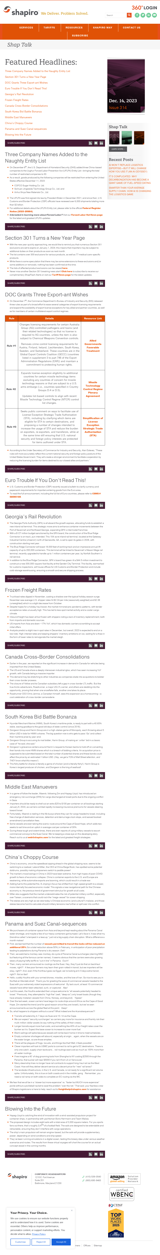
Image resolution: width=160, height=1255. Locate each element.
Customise (20, 1241)
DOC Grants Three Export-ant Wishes (26, 82)
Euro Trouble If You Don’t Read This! (26, 88)
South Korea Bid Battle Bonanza (23, 111)
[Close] (72, 1210)
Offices (86, 1245)
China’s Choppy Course (18, 123)
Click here (66, 271)
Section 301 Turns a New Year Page (25, 77)
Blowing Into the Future (18, 134)
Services (26, 27)
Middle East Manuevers (18, 117)
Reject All (41, 1241)
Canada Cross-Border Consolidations (26, 106)
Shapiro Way (102, 27)
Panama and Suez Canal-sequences (26, 129)
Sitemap (98, 1245)
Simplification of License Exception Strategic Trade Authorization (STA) (93, 427)
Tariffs (49, 27)
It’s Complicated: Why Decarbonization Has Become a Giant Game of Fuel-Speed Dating (130, 180)
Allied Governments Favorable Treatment (93, 346)
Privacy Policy (39, 1234)
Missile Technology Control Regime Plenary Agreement (93, 389)
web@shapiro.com (38, 837)
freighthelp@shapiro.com (72, 1089)
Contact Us (132, 27)
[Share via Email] (96, 143)
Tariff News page (61, 274)
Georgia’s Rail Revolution (19, 94)
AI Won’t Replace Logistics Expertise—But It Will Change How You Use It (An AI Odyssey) (128, 168)
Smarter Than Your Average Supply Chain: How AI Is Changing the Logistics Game (130, 191)
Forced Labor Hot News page (87, 214)
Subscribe (80, 35)
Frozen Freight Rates (16, 100)
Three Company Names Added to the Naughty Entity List (37, 71)
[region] (40, 1228)
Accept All (61, 1241)
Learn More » (118, 149)
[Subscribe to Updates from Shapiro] (90, 143)
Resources (74, 27)
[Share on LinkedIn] (101, 143)
